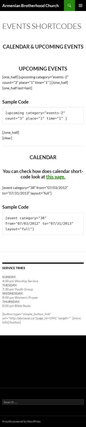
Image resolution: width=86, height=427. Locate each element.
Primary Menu (80, 5)
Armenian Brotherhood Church (30, 5)
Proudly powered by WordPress (21, 421)
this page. (55, 176)
